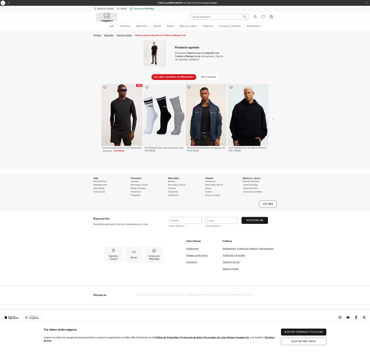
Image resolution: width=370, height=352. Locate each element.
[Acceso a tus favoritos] (263, 16)
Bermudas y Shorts (139, 185)
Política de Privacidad (234, 255)
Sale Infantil (98, 188)
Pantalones (136, 192)
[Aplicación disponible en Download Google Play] (32, 317)
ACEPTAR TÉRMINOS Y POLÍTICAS (303, 332)
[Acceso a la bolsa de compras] (271, 16)
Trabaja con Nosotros (197, 255)
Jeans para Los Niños (252, 192)
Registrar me (254, 220)
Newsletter (101, 218)
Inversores (191, 262)
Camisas (172, 188)
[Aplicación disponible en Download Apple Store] (11, 317)
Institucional (192, 248)
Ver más (268, 204)
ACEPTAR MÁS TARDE (304, 341)
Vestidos (135, 181)
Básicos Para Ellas (251, 181)
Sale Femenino (100, 181)
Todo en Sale (99, 192)
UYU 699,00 (107, 151)
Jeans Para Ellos (250, 188)
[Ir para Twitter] (364, 317)
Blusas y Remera (138, 188)
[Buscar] (243, 17)
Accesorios (210, 181)
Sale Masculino (100, 185)
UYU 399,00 (118, 151)
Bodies (208, 192)
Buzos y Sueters (212, 195)
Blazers (171, 181)
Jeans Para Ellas (250, 185)
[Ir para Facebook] (356, 317)
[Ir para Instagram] (339, 317)
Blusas (208, 188)
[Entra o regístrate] (255, 17)
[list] (194, 295)
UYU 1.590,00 (235, 151)
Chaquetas (136, 195)
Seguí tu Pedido (231, 269)
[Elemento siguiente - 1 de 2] (367, 3)
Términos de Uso (231, 262)
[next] (273, 118)
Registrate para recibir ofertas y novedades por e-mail (120, 224)
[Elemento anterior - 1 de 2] (3, 3)
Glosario (100, 295)
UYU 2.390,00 (193, 151)
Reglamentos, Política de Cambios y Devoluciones (248, 248)
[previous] (96, 118)
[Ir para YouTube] (348, 317)
